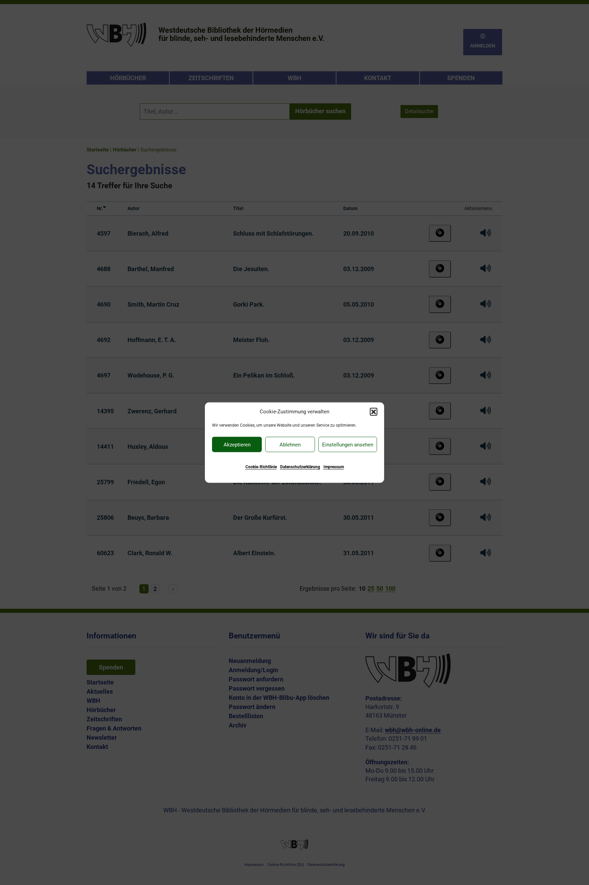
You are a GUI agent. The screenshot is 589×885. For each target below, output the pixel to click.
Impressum (333, 466)
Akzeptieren (237, 444)
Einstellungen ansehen (347, 444)
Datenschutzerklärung (300, 466)
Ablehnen (290, 444)
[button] (373, 411)
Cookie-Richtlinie (261, 466)
